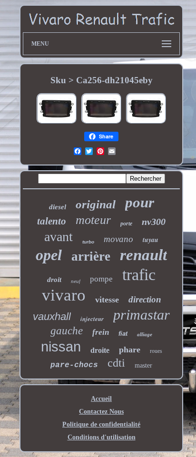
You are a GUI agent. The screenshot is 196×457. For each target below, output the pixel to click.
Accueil (101, 398)
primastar (141, 314)
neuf (75, 281)
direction (144, 299)
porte (126, 223)
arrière (90, 256)
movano (118, 239)
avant (58, 236)
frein (100, 332)
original (96, 204)
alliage (144, 334)
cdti (116, 363)
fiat (122, 333)
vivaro (64, 295)
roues (156, 351)
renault (143, 254)
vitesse (107, 299)
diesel (57, 207)
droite (99, 350)
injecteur (92, 318)
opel (49, 254)
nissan (61, 346)
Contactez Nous (101, 411)
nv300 (154, 221)
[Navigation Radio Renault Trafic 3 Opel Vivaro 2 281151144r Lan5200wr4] (56, 122)
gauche (66, 331)
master (143, 365)
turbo (88, 241)
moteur (93, 220)
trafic (139, 274)
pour (139, 202)
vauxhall (52, 316)
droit (54, 279)
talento (51, 221)
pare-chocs (74, 365)
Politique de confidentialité (101, 424)
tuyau (150, 239)
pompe (101, 278)
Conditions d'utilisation (102, 437)
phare (129, 349)
